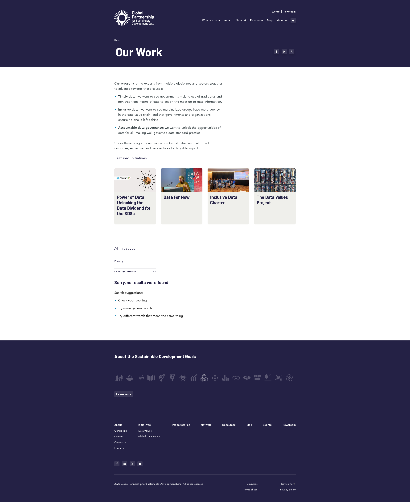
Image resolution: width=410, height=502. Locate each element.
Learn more (123, 394)
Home (117, 40)
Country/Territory (125, 271)
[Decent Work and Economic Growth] (193, 377)
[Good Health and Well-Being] (140, 377)
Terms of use (250, 489)
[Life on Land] (268, 377)
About (280, 20)
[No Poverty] (119, 377)
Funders (119, 448)
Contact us (120, 442)
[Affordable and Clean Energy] (183, 377)
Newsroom (289, 11)
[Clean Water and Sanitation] (172, 377)
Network (241, 20)
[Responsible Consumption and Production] (236, 377)
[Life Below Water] (257, 377)
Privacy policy (288, 489)
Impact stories (181, 424)
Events (275, 11)
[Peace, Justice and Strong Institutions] (278, 377)
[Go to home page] (134, 18)
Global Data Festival (149, 436)
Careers (118, 436)
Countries (252, 483)
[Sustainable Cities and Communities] (225, 377)
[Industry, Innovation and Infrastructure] (204, 377)
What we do (209, 20)
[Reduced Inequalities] (215, 377)
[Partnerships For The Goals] (289, 377)
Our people (120, 430)
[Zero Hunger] (130, 377)
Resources (256, 20)
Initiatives (144, 424)
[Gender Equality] (162, 377)
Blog (270, 20)
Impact (228, 20)
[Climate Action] (247, 377)
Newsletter (287, 483)
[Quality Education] (151, 377)
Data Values (145, 430)
